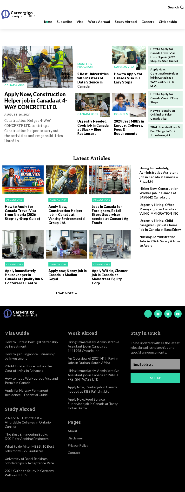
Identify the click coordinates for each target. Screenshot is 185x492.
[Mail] (158, 313)
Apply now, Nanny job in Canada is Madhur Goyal (67, 275)
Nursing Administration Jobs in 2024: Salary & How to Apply (159, 241)
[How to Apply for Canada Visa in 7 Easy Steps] (129, 58)
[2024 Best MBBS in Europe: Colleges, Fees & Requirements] (129, 105)
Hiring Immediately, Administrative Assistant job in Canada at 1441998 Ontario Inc (93, 346)
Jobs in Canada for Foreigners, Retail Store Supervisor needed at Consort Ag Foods (110, 215)
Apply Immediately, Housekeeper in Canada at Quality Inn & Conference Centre (24, 277)
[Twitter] (168, 313)
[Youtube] (178, 313)
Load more (64, 293)
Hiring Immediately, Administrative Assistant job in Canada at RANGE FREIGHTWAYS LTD (93, 375)
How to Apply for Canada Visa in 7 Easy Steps (128, 78)
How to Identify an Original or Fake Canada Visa (162, 115)
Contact (74, 453)
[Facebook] (148, 313)
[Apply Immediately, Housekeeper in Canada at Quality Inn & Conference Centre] (23, 244)
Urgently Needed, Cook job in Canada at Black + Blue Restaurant (93, 127)
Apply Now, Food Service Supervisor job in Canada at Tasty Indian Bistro (93, 403)
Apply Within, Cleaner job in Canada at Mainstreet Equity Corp (110, 277)
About (72, 431)
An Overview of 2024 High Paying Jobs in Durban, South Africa (93, 360)
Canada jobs (87, 114)
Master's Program (84, 65)
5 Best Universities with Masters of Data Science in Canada (93, 80)
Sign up (155, 378)
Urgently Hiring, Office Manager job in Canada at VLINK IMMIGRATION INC (158, 209)
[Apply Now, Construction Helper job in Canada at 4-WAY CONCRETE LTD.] (37, 67)
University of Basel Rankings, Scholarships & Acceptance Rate (29, 461)
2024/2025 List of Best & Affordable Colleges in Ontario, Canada (28, 422)
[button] (176, 7)
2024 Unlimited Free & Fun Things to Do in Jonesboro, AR (165, 131)
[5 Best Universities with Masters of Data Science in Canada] (92, 58)
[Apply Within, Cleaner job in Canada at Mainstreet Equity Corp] (110, 244)
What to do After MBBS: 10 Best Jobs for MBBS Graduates (29, 448)
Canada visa (14, 85)
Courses (121, 114)
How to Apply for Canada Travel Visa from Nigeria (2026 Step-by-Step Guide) (22, 213)
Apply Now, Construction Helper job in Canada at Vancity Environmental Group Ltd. (66, 215)
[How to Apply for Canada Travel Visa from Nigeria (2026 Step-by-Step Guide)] (23, 179)
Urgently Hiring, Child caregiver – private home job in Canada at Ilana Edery (160, 225)
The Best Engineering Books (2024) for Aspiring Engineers (27, 436)
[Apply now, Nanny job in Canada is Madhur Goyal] (66, 244)
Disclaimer (75, 438)
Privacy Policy (78, 445)
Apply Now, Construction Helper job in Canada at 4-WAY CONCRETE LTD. (35, 100)
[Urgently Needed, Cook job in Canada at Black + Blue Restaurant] (92, 105)
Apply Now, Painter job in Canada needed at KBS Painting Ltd (92, 389)
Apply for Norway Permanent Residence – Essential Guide (26, 392)
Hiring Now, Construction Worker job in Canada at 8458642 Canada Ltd (158, 193)
